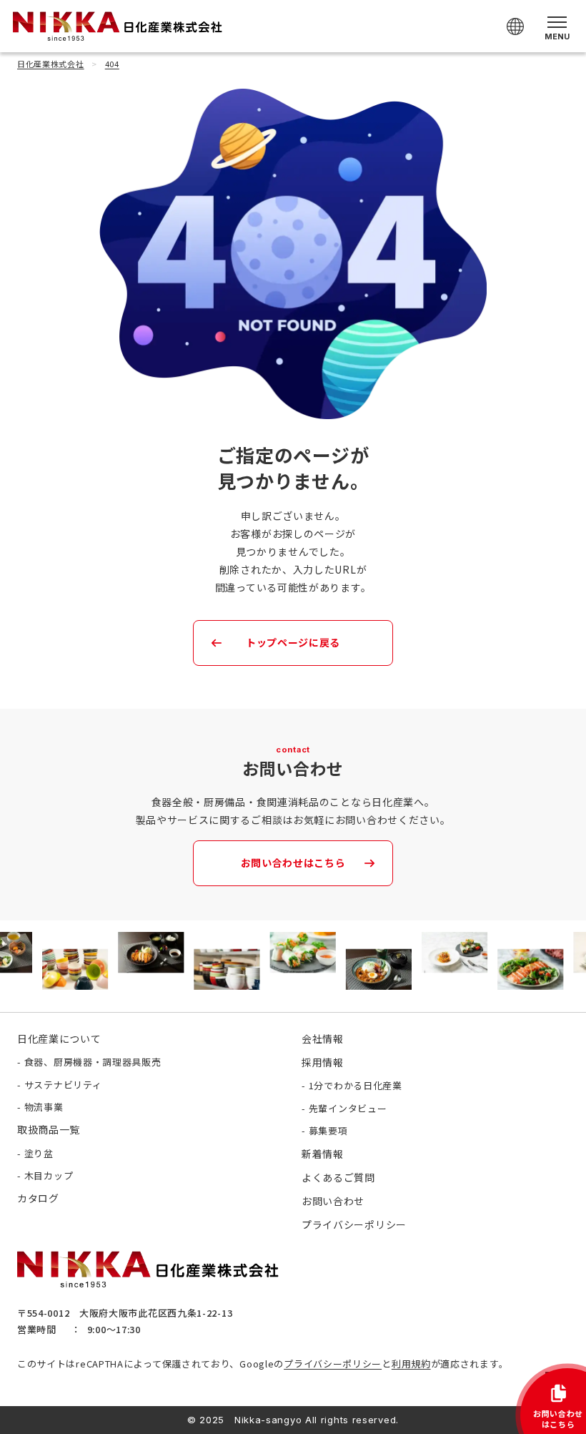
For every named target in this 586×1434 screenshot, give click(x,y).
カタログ (38, 1198)
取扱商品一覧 (48, 1129)
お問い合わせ (333, 1201)
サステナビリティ (63, 1084)
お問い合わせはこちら (293, 862)
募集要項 (328, 1130)
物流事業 (44, 1107)
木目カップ (49, 1175)
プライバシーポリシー (333, 1363)
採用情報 (323, 1062)
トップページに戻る (293, 642)
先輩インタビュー (348, 1108)
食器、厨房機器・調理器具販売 (93, 1062)
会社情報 (323, 1038)
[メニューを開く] (557, 26)
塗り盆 (39, 1153)
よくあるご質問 (338, 1177)
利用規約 (411, 1363)
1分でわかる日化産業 (355, 1085)
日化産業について (59, 1038)
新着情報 (323, 1153)
